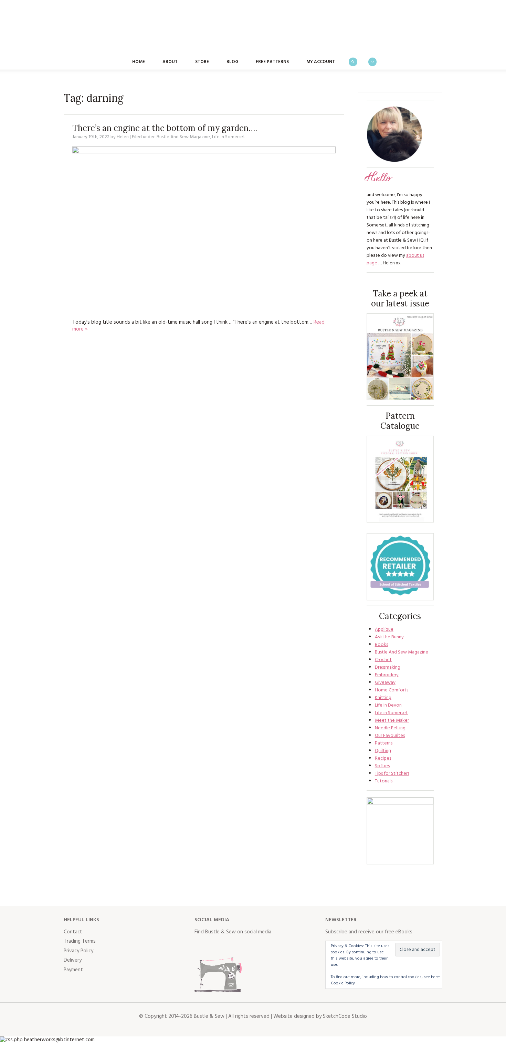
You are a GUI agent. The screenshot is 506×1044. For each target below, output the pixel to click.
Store (202, 61)
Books (381, 645)
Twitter (215, 946)
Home (138, 61)
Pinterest (245, 946)
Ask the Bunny (389, 637)
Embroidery (387, 675)
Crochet (383, 660)
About (170, 61)
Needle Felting (390, 728)
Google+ (260, 946)
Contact (73, 932)
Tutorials (383, 781)
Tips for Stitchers (392, 774)
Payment (73, 970)
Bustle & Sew (253, 27)
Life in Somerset (228, 137)
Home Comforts (391, 690)
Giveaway (385, 683)
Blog (232, 61)
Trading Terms (80, 941)
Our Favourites (390, 736)
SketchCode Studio (345, 1016)
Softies (382, 766)
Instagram (230, 946)
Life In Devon (388, 705)
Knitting (383, 698)
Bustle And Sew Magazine (183, 137)
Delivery (73, 960)
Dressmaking (387, 667)
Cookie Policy (343, 983)
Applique (384, 630)
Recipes (383, 758)
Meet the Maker (392, 720)
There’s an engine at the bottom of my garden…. (164, 128)
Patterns (383, 743)
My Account (320, 61)
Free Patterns (272, 61)
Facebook (199, 946)
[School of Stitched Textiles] (400, 567)
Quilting (383, 751)
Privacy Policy (78, 951)
